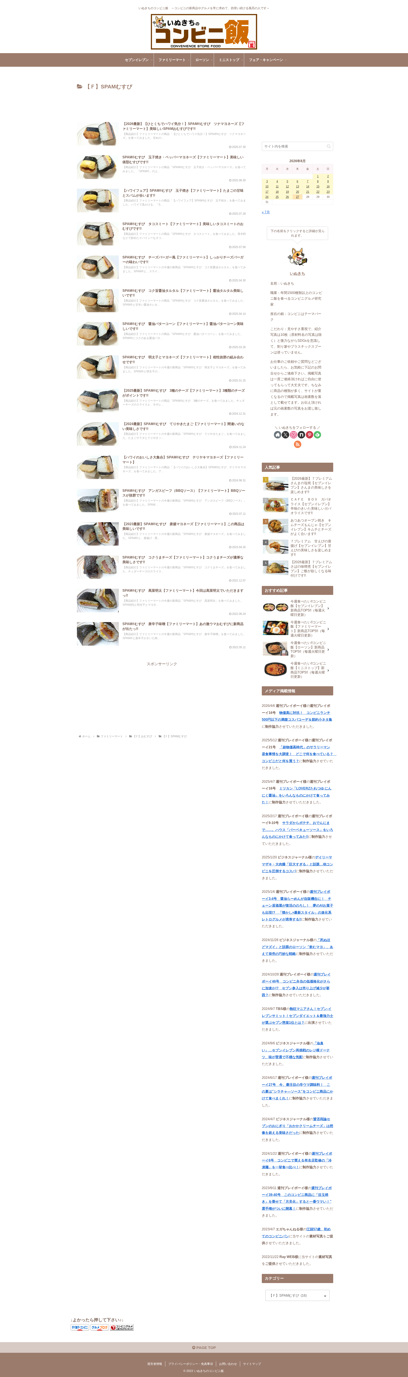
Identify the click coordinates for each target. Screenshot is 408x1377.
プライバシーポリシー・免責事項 (190, 1364)
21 (307, 191)
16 (328, 186)
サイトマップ (252, 1364)
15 (317, 186)
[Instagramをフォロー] (293, 434)
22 (317, 191)
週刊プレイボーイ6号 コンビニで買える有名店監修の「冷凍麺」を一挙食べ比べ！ (297, 1160)
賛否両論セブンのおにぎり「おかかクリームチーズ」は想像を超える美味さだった (297, 1126)
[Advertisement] (162, 103)
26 (287, 197)
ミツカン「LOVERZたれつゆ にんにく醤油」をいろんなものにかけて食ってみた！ (297, 795)
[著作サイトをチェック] (277, 434)
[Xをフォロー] (285, 434)
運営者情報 (154, 1364)
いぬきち (297, 273)
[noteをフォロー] (301, 434)
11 (277, 186)
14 (307, 186)
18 (277, 191)
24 (266, 197)
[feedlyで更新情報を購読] (317, 434)
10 (266, 186)
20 (297, 191)
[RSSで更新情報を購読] (297, 444)
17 (266, 191)
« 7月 (266, 212)
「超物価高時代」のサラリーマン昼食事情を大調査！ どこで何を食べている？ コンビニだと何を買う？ (299, 754)
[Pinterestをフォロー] (309, 434)
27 (297, 197)
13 (297, 186)
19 (287, 191)
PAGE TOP (205, 1348)
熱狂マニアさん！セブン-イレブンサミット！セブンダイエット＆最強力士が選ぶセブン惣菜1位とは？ (297, 1015)
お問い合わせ (228, 1364)
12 (287, 186)
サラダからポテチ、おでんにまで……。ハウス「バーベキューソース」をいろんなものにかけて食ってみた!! (297, 829)
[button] (329, 146)
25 (277, 197)
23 (328, 191)
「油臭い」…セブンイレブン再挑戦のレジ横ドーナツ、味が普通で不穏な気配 (296, 1050)
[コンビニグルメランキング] (121, 1327)
